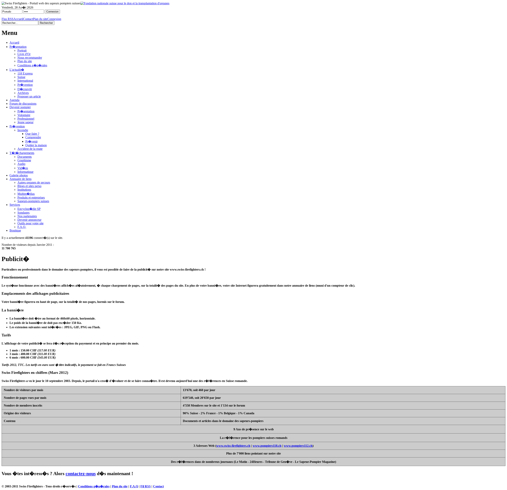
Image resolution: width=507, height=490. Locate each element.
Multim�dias (26, 193)
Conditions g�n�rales (32, 65)
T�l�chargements (22, 153)
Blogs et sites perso (29, 186)
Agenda (14, 100)
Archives (23, 93)
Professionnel (25, 118)
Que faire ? (32, 133)
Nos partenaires (27, 216)
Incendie (22, 130)
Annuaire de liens (20, 179)
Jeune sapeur (25, 122)
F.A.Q (134, 486)
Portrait (22, 50)
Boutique (15, 230)
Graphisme (24, 160)
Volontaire (23, 115)
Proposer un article (29, 96)
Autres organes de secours (33, 182)
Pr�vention (25, 84)
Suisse (21, 77)
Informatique (25, 171)
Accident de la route (30, 148)
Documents (24, 156)
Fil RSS (145, 486)
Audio (21, 164)
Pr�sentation (18, 46)
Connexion (54, 19)
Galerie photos (19, 175)
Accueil (18, 19)
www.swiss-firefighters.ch (233, 445)
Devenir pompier (20, 107)
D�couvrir (24, 89)
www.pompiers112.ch (298, 445)
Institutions (24, 189)
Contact (28, 19)
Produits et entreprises (31, 197)
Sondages (23, 212)
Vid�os (22, 168)
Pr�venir (31, 141)
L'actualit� (17, 69)
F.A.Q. (21, 227)
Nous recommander (29, 57)
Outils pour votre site (30, 223)
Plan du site (40, 19)
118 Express (25, 73)
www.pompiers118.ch (267, 445)
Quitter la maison (36, 145)
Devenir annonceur (29, 219)
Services (15, 204)
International (25, 80)
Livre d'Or (23, 54)
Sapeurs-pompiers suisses (33, 201)
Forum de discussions (23, 103)
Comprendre (33, 137)
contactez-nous (81, 473)
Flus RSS (7, 19)
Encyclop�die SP (29, 209)
